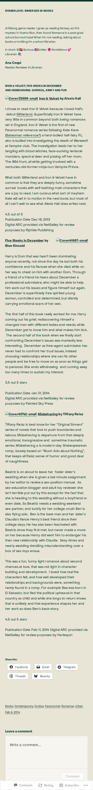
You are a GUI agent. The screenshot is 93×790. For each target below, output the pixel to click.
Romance (67, 706)
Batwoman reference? (23, 135)
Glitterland (24, 114)
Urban (79, 706)
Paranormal (52, 706)
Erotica (39, 706)
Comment (73, 776)
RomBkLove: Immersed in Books (29, 11)
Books (9, 706)
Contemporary (23, 706)
